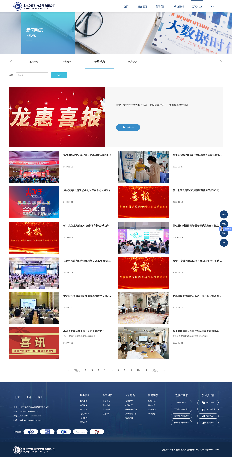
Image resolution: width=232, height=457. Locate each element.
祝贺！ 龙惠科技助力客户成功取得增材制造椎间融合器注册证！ (198, 260)
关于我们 (160, 6)
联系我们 (106, 414)
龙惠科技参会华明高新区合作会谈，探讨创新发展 (198, 296)
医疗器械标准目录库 (181, 409)
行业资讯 (66, 61)
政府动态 (132, 61)
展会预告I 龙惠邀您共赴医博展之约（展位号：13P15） (88, 190)
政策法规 (34, 61)
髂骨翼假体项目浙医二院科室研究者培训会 (196, 331)
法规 (224, 233)
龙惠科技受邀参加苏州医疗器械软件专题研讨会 (88, 296)
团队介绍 (106, 405)
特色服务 (84, 401)
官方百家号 (211, 409)
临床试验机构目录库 (181, 416)
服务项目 (142, 6)
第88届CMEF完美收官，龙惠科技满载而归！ (87, 155)
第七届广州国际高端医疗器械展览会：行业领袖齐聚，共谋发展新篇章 (198, 225)
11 (145, 370)
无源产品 (129, 401)
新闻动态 (197, 6)
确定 (59, 75)
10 (138, 370)
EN (212, 6)
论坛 (224, 214)
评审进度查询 (181, 403)
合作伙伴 (106, 409)
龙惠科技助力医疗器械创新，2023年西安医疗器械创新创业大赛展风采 (88, 260)
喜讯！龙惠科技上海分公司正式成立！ (83, 331)
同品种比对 (84, 414)
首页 (126, 6)
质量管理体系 (131, 414)
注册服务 (84, 405)
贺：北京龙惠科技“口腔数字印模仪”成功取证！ (88, 225)
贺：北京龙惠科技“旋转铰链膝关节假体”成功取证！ (198, 190)
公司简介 (106, 401)
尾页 (155, 370)
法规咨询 (84, 418)
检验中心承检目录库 (181, 423)
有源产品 (129, 405)
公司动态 (99, 61)
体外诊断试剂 (131, 409)
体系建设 (84, 422)
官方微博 (210, 423)
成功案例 (179, 6)
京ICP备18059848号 (210, 450)
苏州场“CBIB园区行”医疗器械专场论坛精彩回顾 (198, 155)
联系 (224, 224)
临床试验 (84, 409)
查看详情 (130, 127)
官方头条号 (210, 416)
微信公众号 (210, 403)
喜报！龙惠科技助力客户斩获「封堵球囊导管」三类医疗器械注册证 (152, 105)
